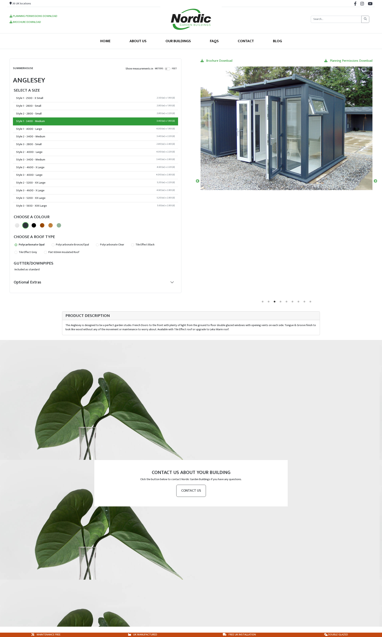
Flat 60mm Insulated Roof (63, 252)
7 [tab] (298, 302)
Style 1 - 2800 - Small (95, 106)
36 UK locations (21, 3)
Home (105, 41)
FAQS (214, 41)
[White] (17, 225)
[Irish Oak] (50, 225)
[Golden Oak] (42, 225)
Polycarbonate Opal (31, 244)
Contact (246, 41)
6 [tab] (292, 302)
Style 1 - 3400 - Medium (95, 121)
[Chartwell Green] (59, 225)
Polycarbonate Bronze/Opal (72, 244)
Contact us (191, 491)
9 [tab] (310, 302)
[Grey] (25, 225)
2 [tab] (269, 302)
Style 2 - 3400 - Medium (95, 136)
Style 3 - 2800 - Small (95, 144)
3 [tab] (275, 302)
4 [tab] (281, 302)
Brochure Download (26, 22)
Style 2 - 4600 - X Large (95, 167)
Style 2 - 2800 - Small (95, 113)
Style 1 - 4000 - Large (95, 129)
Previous (198, 181)
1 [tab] (263, 302)
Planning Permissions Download (34, 16)
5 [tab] (286, 302)
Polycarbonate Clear (111, 244)
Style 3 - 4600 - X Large (95, 190)
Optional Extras (27, 282)
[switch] (168, 68)
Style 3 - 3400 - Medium (95, 159)
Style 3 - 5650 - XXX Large (95, 205)
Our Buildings (178, 41)
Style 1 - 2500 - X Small (95, 98)
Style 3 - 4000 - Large (95, 175)
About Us (138, 41)
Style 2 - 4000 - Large (95, 152)
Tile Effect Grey (27, 252)
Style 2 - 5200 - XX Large (95, 182)
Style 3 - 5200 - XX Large (95, 198)
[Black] (34, 225)
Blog (277, 41)
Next (375, 181)
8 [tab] (304, 302)
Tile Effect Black (145, 244)
